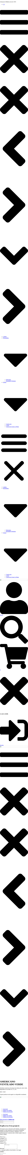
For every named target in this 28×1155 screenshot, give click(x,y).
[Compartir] (3, 1153)
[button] (14, 457)
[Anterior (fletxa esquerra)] (0, 1154)
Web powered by (7, 1119)
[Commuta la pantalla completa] (2, 1153)
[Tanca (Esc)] (5, 1153)
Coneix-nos (8, 424)
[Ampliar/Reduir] (0, 1153)
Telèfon (2, 1143)
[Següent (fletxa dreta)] (2, 1154)
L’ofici (7, 425)
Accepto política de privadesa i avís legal (11, 1150)
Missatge (2, 1148)
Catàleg (5, 336)
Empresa (2, 1140)
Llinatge (2, 1138)
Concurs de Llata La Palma (12, 426)
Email (1, 1141)
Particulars (8, 379)
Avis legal (5, 1109)
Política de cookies (7, 1110)
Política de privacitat (8, 1111)
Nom (1, 1137)
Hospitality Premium (11, 381)
